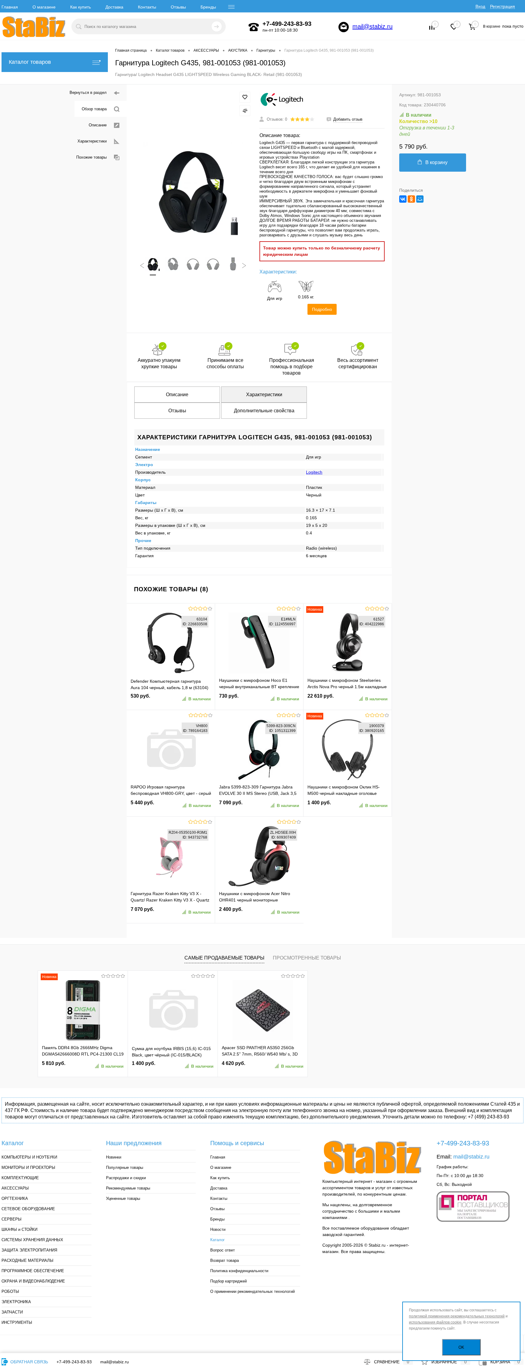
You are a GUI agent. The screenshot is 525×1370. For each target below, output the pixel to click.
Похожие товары (91, 157)
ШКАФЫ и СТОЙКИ (19, 1229)
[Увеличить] (193, 192)
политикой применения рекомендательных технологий (457, 1316)
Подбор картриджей (228, 1281)
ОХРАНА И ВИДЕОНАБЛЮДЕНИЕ (33, 1281)
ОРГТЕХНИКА (15, 1198)
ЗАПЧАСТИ (12, 1312)
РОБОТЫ (10, 1291)
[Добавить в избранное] (244, 97)
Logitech (314, 472)
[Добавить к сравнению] (244, 110)
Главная (10, 7)
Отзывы (178, 7)
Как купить (80, 7)
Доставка (114, 7)
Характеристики (92, 141)
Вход (480, 6)
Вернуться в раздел (88, 92)
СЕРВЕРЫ (12, 1219)
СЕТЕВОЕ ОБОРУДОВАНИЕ (28, 1209)
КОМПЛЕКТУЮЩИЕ (20, 1178)
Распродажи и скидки (126, 1178)
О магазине (44, 7)
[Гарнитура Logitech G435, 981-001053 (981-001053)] (153, 264)
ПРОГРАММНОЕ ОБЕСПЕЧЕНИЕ (33, 1271)
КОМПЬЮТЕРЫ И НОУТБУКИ (29, 1157)
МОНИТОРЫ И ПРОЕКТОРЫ (28, 1167)
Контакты (147, 7)
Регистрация (502, 6)
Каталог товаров (30, 62)
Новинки (113, 1157)
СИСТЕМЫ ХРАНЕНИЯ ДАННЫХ (32, 1240)
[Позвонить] (254, 27)
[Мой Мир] (420, 199)
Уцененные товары (123, 1198)
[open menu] (231, 7)
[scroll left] (142, 265)
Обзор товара (94, 109)
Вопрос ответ (222, 1250)
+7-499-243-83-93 (74, 1361)
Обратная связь (28, 1361)
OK (461, 1347)
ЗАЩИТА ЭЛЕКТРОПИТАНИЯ (29, 1250)
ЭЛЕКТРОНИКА (16, 1302)
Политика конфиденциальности (239, 1271)
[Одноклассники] (411, 199)
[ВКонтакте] (403, 199)
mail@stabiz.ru (372, 26)
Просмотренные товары (307, 957)
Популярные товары (124, 1167)
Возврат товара (224, 1260)
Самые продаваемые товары (224, 957)
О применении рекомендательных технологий (252, 1291)
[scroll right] (244, 265)
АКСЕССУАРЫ (15, 1188)
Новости (217, 1229)
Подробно (322, 309)
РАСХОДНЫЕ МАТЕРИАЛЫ (27, 1260)
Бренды (208, 7)
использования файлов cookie (435, 1322)
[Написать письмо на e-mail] (343, 27)
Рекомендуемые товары (128, 1188)
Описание (98, 125)
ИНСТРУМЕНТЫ (17, 1322)
